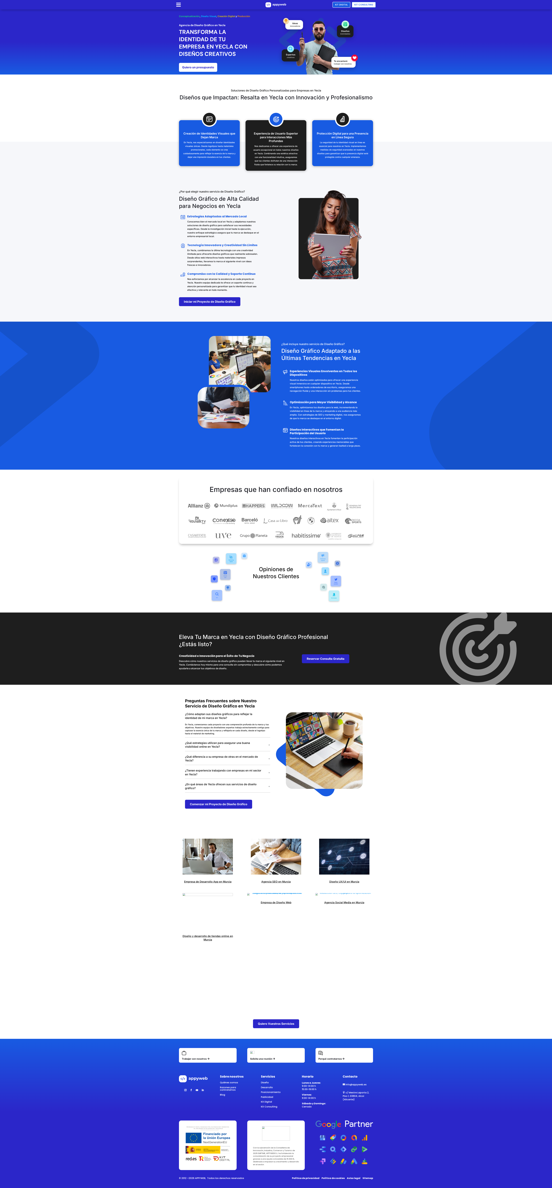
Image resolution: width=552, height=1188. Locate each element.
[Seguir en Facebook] (191, 1090)
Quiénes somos (229, 1082)
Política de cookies (333, 1178)
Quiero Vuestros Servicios (276, 1023)
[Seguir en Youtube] (197, 1090)
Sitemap (368, 1178)
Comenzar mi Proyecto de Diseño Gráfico (218, 804)
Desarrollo (267, 1087)
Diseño (265, 1082)
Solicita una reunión (261, 1058)
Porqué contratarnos (330, 1058)
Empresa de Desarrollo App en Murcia (207, 881)
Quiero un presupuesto (198, 67)
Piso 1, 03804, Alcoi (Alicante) (353, 1097)
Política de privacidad (305, 1178)
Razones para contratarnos (228, 1089)
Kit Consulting (363, 4)
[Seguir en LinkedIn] (202, 1090)
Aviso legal (353, 1178)
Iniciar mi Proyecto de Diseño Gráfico (209, 301)
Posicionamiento (271, 1092)
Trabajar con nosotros (194, 1058)
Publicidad (267, 1097)
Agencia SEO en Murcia (276, 881)
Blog (222, 1094)
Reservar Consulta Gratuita (325, 658)
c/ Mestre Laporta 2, (356, 1092)
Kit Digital (341, 4)
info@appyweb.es (355, 1084)
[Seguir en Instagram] (185, 1090)
